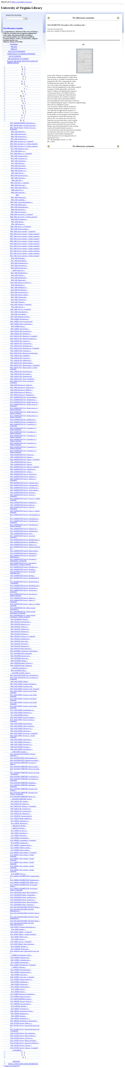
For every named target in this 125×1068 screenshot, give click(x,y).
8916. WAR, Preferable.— (18, 258)
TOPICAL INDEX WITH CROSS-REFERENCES (23, 1064)
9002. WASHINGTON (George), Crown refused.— (24, 490)
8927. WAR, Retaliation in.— (19, 287)
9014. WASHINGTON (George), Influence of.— (24, 528)
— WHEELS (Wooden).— (18, 828)
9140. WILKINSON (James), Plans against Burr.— (24, 902)
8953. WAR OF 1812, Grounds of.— (20, 350)
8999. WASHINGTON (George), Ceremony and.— (24, 482)
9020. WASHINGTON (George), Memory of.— (23, 544)
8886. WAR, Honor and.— (18, 185)
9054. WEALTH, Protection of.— (20, 646)
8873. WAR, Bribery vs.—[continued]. (21, 153)
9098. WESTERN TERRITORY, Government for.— (24, 776)
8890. (17, 195)
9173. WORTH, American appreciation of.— (22, 994)
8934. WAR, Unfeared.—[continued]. (21, 304)
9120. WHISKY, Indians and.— (20, 842)
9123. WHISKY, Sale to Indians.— (20, 850)
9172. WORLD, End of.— (18, 991)
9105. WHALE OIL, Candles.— (20, 801)
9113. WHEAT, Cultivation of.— (20, 821)
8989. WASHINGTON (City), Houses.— (21, 457)
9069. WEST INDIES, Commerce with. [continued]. (25, 688)
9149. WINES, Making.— (18, 929)
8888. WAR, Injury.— (17, 190)
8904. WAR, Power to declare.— (20, 229)
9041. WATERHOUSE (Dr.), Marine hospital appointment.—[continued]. (22, 612)
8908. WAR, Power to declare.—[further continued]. (25, 238)
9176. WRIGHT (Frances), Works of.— (21, 1001)
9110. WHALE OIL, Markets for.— (20, 813)
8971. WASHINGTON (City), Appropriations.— (23, 397)
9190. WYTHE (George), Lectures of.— (21, 1038)
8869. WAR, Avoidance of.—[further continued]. (24, 143)
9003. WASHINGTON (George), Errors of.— (23, 492)
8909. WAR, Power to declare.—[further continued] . (25, 241)
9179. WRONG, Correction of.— (20, 1008)
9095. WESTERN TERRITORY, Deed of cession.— (24, 766)
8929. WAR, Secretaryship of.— (20, 292)
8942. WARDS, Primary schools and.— (21, 324)
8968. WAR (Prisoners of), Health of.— (21, 390)
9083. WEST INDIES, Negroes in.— (20, 731)
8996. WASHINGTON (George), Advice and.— (23, 474)
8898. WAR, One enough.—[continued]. (21, 214)
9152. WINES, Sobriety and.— (19, 936)
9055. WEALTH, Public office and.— (21, 648)
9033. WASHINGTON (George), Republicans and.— (25, 585)
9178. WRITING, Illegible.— (19, 1006)
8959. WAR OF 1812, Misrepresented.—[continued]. (25, 365)
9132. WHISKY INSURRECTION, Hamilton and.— (24, 880)
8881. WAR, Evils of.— (18, 173)
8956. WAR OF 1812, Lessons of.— (20, 358)
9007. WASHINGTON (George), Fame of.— (23, 505)
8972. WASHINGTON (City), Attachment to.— (23, 399)
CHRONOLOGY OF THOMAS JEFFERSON (21, 54)
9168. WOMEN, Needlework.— (20, 982)
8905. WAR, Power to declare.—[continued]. (23, 231)
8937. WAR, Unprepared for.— (19, 311)
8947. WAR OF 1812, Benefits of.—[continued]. (24, 336)
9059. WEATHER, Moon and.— (20, 658)
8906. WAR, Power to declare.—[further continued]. (25, 234)
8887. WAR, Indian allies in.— (19, 187)
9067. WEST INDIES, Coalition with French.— (23, 684)
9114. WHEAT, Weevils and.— (19, 823)
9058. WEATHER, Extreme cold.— (20, 656)
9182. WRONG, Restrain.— (19, 1016)
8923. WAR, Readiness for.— (19, 277)
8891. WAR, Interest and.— (19, 197)
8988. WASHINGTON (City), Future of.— (22, 454)
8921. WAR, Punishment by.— (19, 272)
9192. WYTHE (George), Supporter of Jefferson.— (24, 1043)
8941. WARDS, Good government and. (21, 321)
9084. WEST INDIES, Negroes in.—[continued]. (24, 733)
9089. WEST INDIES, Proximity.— (20, 747)
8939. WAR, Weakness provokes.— (20, 316)
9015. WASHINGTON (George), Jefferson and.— (24, 531)
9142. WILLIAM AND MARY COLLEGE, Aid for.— (25, 907)
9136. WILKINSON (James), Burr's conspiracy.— (24, 892)
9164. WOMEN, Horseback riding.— (21, 972)
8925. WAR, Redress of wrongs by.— (21, 282)
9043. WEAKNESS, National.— (20, 619)
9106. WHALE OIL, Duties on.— (20, 803)
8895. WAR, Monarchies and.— (20, 207)
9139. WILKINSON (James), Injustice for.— (22, 899)
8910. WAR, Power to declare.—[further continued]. (25, 243)
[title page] (14, 46)
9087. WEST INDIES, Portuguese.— (20, 742)
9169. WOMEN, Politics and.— (20, 984)
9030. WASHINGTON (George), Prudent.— (22, 575)
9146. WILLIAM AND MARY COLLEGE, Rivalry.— (25, 920)
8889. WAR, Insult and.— (18, 192)
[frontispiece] (14, 44)
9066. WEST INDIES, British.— (20, 681)
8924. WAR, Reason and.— (18, 280)
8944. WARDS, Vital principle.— (20, 328)
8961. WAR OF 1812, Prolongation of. (21, 371)
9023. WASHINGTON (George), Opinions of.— (23, 553)
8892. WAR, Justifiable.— (18, 199)
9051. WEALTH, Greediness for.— (20, 638)
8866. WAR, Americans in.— (19, 136)
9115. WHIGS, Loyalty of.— (19, 830)
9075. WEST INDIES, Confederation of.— (22, 710)
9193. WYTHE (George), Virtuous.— (21, 1045)
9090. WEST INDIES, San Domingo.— (21, 749)
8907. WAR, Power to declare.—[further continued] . (25, 236)
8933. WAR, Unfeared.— (18, 302)
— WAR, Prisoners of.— (18, 270)
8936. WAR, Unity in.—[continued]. (20, 309)
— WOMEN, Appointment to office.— (21, 955)
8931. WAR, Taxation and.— (19, 297)
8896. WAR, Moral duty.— (18, 209)
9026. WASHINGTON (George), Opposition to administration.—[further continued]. (23, 563)
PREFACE (14, 49)
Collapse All (7, 1066)
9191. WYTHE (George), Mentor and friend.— (23, 1040)
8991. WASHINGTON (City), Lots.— (21, 462)
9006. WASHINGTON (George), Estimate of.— (23, 502)
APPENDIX (16, 1061)
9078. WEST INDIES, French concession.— (22, 717)
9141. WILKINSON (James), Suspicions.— (22, 904)
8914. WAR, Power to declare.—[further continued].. (25, 253)
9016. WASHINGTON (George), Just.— (21, 533)
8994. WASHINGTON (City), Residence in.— (23, 469)
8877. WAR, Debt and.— (18, 163)
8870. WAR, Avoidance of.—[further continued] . (24, 146)
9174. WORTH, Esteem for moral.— (20, 996)
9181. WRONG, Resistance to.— (20, 1013)
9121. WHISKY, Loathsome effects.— (21, 845)
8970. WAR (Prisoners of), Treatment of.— (22, 394)
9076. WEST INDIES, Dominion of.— (21, 712)
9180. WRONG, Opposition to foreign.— (22, 1011)
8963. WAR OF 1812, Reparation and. (21, 376)
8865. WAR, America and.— (19, 134)
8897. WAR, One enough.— (19, 212)
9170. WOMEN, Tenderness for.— (20, 986)
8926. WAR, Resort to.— (18, 285)
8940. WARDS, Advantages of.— (20, 319)
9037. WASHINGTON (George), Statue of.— (23, 598)
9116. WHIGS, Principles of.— (19, 833)
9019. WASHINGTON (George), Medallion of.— (24, 542)
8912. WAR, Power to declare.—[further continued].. (25, 248)
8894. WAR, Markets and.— (19, 204)
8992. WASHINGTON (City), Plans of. (21, 464)
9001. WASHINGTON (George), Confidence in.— (24, 487)
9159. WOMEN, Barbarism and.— (20, 957)
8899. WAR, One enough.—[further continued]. (23, 216)
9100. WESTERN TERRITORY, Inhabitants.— (23, 782)
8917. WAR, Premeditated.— (19, 260)
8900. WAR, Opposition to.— (19, 219)
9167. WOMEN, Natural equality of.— (21, 979)
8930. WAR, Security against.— (20, 294)
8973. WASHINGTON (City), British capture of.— (24, 402)
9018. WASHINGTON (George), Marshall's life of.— (25, 539)
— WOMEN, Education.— (18, 967)
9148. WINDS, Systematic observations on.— (23, 927)
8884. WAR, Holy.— (17, 180)
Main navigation (26, 2)
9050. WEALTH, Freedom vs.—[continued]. (23, 636)
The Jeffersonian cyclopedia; (13, 28)
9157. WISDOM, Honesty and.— (20, 949)
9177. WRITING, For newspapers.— (20, 1003)
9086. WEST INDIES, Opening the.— (21, 739)
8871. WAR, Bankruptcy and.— (20, 148)
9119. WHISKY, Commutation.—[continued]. (23, 840)
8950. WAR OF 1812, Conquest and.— (21, 343)
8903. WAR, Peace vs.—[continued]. (20, 226)
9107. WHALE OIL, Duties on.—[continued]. (23, 806)
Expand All (15, 1066)
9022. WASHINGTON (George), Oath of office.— (24, 550)
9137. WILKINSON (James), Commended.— (23, 895)
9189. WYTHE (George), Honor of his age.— (23, 1035)
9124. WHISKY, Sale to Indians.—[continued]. (23, 852)
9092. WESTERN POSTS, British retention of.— (24, 758)
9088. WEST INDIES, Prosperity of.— (21, 744)
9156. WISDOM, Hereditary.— (19, 946)
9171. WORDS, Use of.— (18, 989)
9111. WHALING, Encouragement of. (21, 816)
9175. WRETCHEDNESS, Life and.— (21, 999)
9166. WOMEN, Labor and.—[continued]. (22, 977)
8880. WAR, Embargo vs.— (19, 170)
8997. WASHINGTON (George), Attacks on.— (23, 476)
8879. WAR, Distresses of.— (19, 168)
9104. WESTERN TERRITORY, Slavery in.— (23, 796)
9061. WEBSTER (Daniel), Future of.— (21, 663)
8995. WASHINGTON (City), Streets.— (21, 471)
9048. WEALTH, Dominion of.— (20, 631)
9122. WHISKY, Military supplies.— (20, 847)
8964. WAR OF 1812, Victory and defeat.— (22, 378)
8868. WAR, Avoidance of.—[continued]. (22, 141)
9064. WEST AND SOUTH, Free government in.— (24, 675)
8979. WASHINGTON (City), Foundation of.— (23, 422)
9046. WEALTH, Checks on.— (19, 626)
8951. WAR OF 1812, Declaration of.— (21, 346)
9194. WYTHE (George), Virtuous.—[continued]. (24, 1048)
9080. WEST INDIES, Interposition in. (21, 723)
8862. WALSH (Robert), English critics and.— (23, 125)
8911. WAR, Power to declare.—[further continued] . (25, 246)
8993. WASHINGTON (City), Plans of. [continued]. (24, 466)
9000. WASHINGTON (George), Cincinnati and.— (24, 485)
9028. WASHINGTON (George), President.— (23, 569)
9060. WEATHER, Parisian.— (19, 660)
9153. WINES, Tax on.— (18, 939)
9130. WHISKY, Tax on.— (18, 873)
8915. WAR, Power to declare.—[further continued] (24, 255)
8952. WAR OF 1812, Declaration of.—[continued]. (24, 348)
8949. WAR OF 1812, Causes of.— (20, 341)
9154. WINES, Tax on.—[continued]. (21, 941)
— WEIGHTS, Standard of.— (19, 668)
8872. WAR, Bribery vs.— (18, 151)
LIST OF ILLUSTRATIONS (16, 51)
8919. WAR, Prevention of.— (19, 265)
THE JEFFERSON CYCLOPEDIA (18, 59)
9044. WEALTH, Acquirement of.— (20, 621)
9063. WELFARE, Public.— (19, 670)
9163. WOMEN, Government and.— (20, 969)
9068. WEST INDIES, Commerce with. (21, 686)
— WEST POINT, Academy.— (19, 751)
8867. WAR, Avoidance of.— (19, 139)
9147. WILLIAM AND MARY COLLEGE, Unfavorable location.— (22, 923)
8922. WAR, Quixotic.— (18, 275)
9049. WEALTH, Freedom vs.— (20, 634)
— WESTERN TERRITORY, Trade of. (21, 799)
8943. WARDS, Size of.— (18, 326)
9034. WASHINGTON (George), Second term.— (24, 588)
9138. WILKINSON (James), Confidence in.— (23, 897)
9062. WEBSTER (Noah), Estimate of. (21, 665)
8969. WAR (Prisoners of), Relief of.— (21, 392)
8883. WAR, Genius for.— (18, 178)
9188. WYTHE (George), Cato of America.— (23, 1033)
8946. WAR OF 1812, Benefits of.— (20, 333)
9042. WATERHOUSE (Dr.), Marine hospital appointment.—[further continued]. (22, 616)
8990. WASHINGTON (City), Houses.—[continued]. (25, 459)
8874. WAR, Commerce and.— (19, 156)
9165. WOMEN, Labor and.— (19, 974)
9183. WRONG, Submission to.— (20, 1018)
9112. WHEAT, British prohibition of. (21, 818)
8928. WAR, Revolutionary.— (19, 290)
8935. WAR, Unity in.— (18, 307)
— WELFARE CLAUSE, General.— (20, 673)
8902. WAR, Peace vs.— (18, 224)
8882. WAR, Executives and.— (19, 175)
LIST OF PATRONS (15, 56)
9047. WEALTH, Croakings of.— (20, 629)
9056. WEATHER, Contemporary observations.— (24, 651)
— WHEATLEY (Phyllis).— (19, 825)
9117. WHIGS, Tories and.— (19, 835)
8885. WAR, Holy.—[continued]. (20, 182)
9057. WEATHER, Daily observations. (21, 653)
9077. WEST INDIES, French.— (20, 715)
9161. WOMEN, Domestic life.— (20, 962)
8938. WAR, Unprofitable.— (19, 314)
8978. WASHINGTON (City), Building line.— (23, 419)
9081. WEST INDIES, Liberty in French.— (22, 726)
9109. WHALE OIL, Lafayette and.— (21, 811)
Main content (16, 2)
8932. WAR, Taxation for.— (19, 299)
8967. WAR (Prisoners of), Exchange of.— (22, 387)
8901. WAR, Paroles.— (17, 221)
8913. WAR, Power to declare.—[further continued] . (25, 251)
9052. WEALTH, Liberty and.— (20, 641)
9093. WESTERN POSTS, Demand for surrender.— (24, 760)
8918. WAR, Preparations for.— (20, 263)
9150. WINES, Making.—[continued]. (21, 932)
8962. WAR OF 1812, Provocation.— (21, 374)
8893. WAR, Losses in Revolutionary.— (21, 202)
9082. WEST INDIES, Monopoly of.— (21, 728)
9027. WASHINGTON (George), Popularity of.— (24, 567)
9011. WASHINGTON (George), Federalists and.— (24, 518)
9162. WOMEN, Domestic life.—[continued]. (23, 965)
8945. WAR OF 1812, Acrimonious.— (21, 331)
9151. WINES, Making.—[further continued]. (23, 934)
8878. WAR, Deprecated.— (18, 165)
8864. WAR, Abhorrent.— (18, 131)
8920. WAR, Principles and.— (19, 268)
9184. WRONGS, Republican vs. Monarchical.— (24, 1021)
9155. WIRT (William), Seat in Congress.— (22, 944)
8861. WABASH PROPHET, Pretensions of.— (23, 123)
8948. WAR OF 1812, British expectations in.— (23, 338)
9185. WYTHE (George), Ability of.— (21, 1023)
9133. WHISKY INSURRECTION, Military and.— (24, 882)
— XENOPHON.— (17, 1050)
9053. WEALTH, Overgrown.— (20, 643)
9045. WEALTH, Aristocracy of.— (20, 624)
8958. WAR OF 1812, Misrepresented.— (21, 363)
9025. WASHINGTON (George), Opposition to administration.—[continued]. (23, 560)
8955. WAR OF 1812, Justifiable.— (20, 355)
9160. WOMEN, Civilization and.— (20, 960)
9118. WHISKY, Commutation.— (20, 838)
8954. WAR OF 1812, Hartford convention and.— (24, 353)
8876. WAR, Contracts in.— (19, 161)
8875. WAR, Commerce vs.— (19, 158)
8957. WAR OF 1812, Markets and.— (21, 360)
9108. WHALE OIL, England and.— (20, 808)
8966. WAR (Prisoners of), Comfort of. (21, 385)
